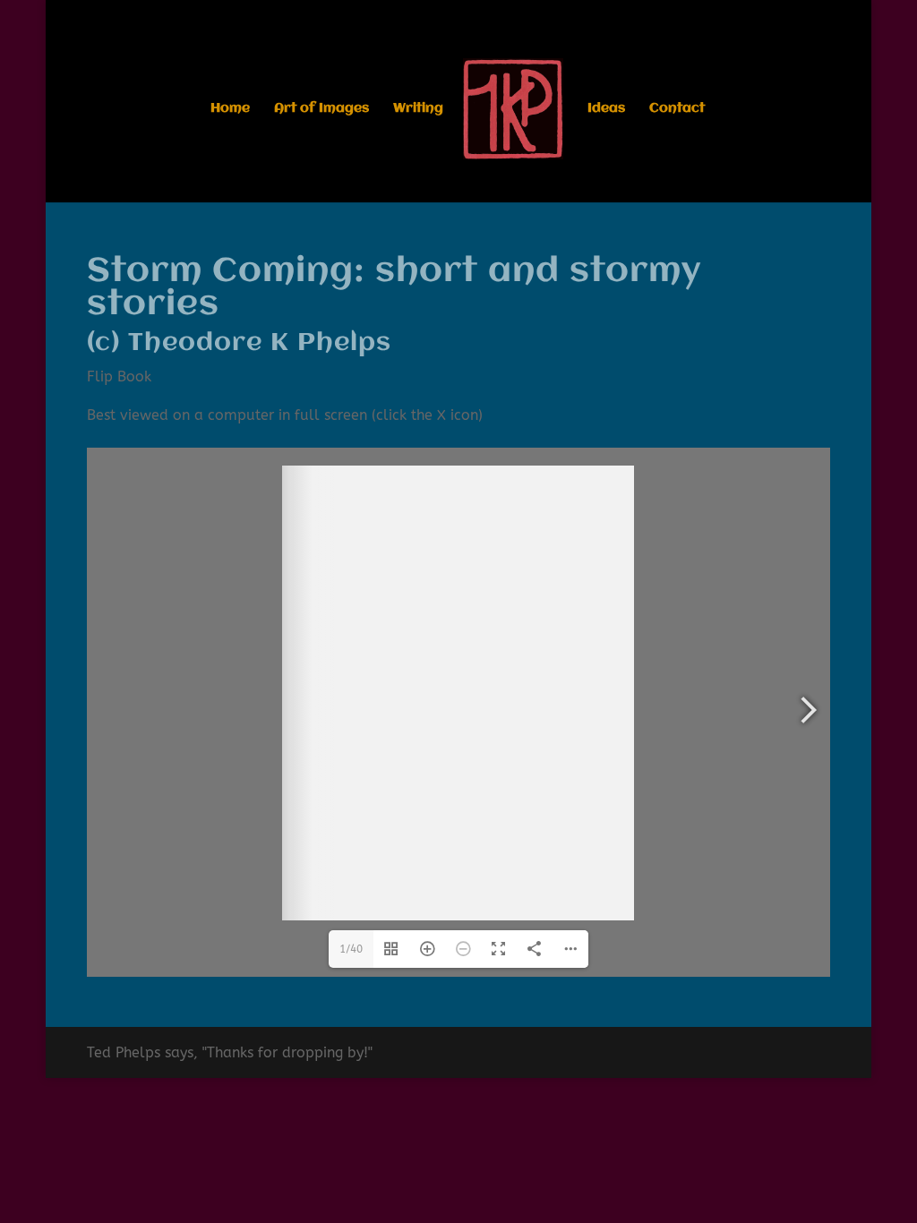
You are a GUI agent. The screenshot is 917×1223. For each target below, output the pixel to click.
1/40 (351, 949)
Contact (677, 108)
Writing (418, 108)
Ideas (606, 108)
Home (230, 108)
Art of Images (321, 108)
